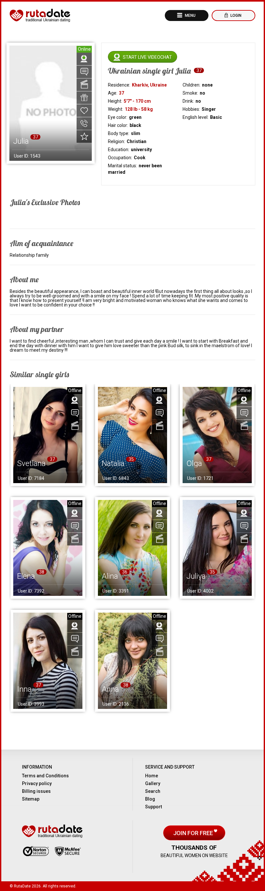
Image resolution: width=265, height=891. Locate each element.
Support (153, 806)
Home (151, 775)
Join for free (193, 833)
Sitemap (30, 799)
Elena (26, 576)
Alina (110, 576)
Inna (24, 689)
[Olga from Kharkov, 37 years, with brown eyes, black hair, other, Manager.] (217, 435)
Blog (150, 799)
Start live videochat (147, 57)
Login (235, 15)
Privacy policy (37, 783)
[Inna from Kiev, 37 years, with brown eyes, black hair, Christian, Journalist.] (47, 661)
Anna (110, 689)
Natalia (113, 463)
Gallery (152, 783)
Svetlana (31, 463)
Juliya (196, 576)
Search (152, 791)
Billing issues (36, 791)
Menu (190, 15)
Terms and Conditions (45, 775)
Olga (194, 463)
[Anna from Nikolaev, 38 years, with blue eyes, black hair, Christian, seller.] (132, 661)
